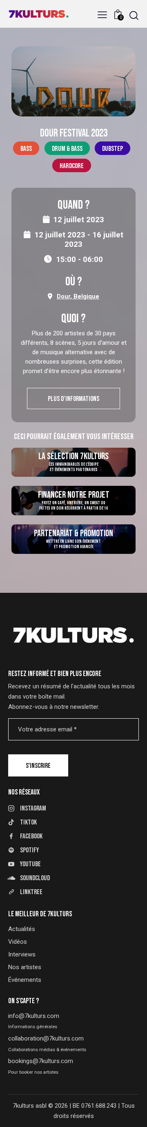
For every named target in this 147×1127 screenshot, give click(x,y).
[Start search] (134, 15)
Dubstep (112, 148)
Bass (26, 148)
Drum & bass (67, 148)
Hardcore (72, 166)
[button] (102, 15)
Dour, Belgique (78, 296)
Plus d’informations (73, 399)
